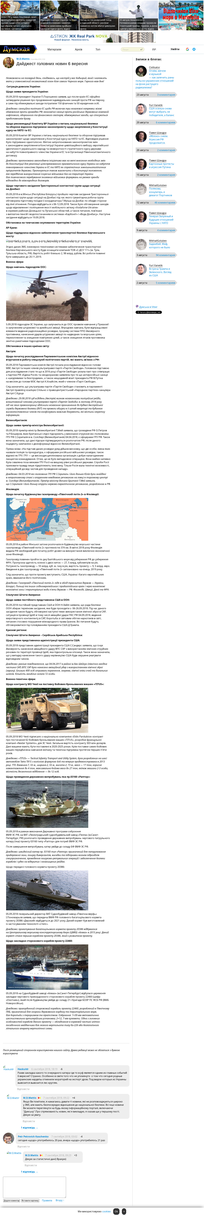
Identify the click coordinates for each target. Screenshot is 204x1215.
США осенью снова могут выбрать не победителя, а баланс (161, 112)
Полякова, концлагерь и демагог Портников (160, 192)
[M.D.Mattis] (13, 1098)
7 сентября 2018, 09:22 (56, 1097)
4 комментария (166, 230)
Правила (47, 1200)
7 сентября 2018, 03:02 (64, 1136)
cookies (106, 1211)
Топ (98, 49)
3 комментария (166, 94)
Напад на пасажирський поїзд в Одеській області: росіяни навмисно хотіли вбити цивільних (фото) (97, 24)
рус (154, 49)
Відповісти (23, 1089)
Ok (116, 1211)
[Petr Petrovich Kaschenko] (8, 1143)
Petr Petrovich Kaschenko (33, 1136)
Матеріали (54, 49)
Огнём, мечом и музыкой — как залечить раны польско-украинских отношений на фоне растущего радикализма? (155, 79)
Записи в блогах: (149, 59)
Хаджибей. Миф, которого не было (159, 245)
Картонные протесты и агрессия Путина (161, 165)
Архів (78, 49)
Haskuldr (23, 1069)
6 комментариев (165, 122)
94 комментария (165, 255)
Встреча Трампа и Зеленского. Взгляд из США (160, 272)
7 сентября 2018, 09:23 (58, 1155)
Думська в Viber (148, 307)
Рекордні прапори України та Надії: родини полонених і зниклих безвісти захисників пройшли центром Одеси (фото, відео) (59, 24)
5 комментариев (165, 282)
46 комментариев (165, 202)
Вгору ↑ (60, 1200)
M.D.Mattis (23, 58)
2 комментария (166, 150)
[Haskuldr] (8, 1069)
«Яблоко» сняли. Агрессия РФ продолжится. (158, 139)
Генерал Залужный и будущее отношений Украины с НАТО (161, 220)
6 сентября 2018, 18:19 (44, 1069)
